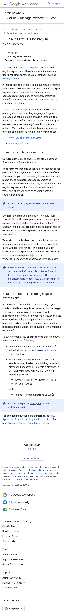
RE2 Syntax (35, 403)
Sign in (56, 3)
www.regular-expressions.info (25, 137)
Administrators (13, 13)
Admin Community (11, 578)
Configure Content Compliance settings (29, 423)
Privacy (15, 600)
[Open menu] (5, 3)
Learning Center (10, 536)
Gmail (53, 18)
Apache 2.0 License (39, 473)
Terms (5, 600)
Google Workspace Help (13, 29)
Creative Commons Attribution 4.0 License (30, 470)
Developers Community (13, 583)
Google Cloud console (12, 564)
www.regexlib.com (19, 143)
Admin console (9, 554)
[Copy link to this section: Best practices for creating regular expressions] (23, 298)
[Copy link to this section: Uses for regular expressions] (47, 153)
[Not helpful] (34, 449)
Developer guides (10, 531)
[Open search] (49, 4)
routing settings (11, 78)
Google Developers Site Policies (23, 476)
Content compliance (29, 67)
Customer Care (9, 587)
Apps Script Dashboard (13, 559)
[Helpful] (29, 449)
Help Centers (8, 526)
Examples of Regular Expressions (33, 419)
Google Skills (8, 541)
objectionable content (22, 279)
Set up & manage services (25, 18)
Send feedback (32, 457)
